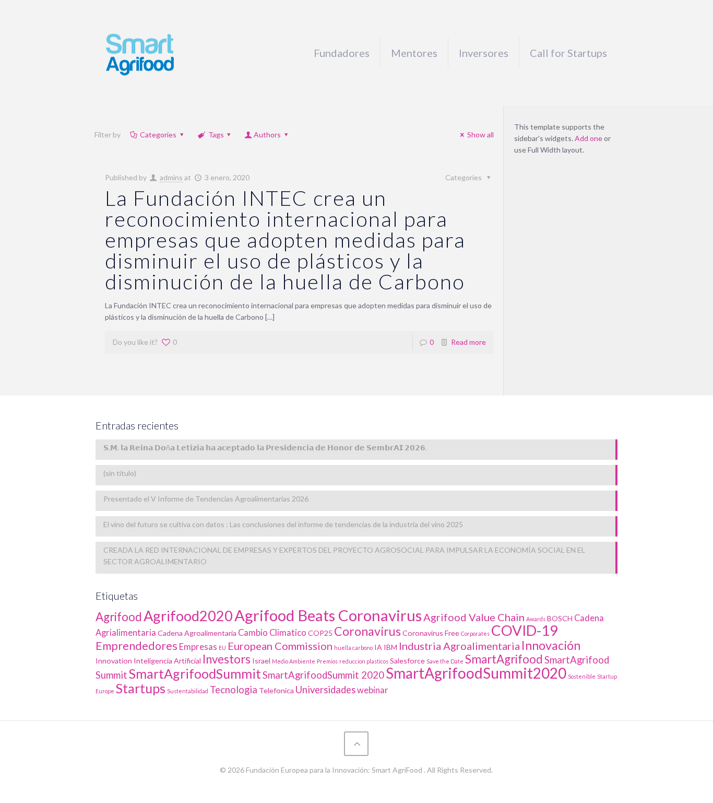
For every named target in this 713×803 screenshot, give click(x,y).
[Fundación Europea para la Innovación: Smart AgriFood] (140, 53)
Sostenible (582, 676)
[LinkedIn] (356, 786)
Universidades (325, 689)
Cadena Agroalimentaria (197, 633)
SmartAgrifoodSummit (195, 673)
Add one (588, 138)
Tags (216, 134)
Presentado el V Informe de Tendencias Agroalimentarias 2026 (205, 498)
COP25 (320, 633)
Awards (535, 618)
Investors (227, 659)
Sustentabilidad (187, 691)
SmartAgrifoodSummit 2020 (323, 675)
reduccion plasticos (363, 661)
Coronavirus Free (430, 633)
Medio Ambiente (293, 661)
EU (222, 647)
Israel (261, 660)
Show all (480, 134)
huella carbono (353, 647)
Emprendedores (136, 646)
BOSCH (560, 618)
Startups (140, 688)
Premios (327, 661)
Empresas (198, 647)
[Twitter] (342, 786)
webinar (372, 690)
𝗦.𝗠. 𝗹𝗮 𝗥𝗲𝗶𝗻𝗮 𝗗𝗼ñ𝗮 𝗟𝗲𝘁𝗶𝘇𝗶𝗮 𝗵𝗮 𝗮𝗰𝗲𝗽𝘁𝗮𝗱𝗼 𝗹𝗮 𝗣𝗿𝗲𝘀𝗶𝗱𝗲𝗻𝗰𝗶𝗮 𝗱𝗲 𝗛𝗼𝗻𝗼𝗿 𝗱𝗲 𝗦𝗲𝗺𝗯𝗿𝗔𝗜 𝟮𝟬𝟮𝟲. (265, 447)
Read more (468, 342)
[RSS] (370, 786)
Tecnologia (233, 689)
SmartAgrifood (504, 659)
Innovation (114, 660)
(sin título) (119, 473)
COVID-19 (524, 630)
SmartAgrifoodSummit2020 (476, 673)
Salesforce (407, 660)
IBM (390, 647)
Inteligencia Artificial (167, 660)
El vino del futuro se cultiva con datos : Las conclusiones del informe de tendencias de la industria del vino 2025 (283, 524)
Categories (158, 134)
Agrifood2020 (188, 615)
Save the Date (445, 661)
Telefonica (276, 690)
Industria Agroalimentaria (459, 645)
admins (171, 177)
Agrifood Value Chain (474, 617)
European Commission (280, 645)
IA (378, 647)
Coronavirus (367, 631)
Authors (267, 134)
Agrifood (119, 617)
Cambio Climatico (272, 632)
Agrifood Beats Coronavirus (328, 615)
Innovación (550, 645)
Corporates (475, 633)
